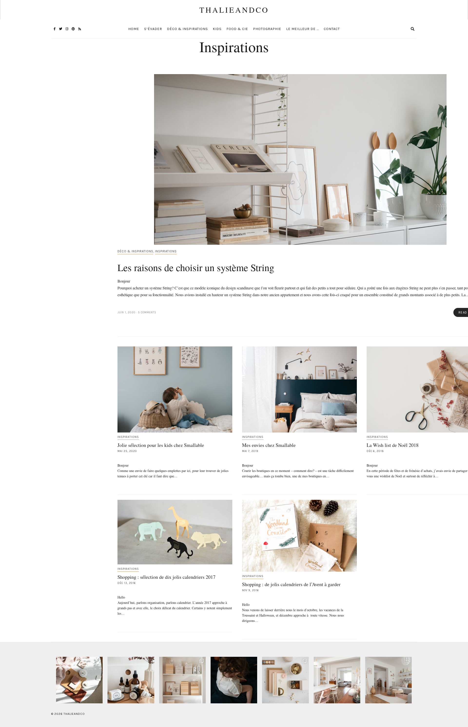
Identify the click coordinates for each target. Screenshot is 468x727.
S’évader (153, 29)
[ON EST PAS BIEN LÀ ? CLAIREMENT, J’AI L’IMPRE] (388, 680)
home (133, 29)
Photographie (267, 29)
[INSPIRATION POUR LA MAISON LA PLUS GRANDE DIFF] (79, 680)
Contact (332, 29)
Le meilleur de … (302, 29)
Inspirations (166, 251)
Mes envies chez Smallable (269, 445)
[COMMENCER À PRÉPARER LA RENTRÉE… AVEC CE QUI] (285, 680)
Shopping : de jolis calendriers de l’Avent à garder (291, 584)
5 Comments (147, 312)
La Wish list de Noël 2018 (393, 445)
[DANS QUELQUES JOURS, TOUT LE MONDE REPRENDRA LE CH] (130, 680)
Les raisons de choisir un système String (195, 267)
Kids (217, 29)
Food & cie (237, 29)
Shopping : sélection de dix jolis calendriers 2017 (166, 577)
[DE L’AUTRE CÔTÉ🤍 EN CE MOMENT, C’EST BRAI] (337, 680)
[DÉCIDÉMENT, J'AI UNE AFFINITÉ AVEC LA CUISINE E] (182, 680)
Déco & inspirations (187, 29)
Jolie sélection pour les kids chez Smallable (160, 445)
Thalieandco (234, 9)
